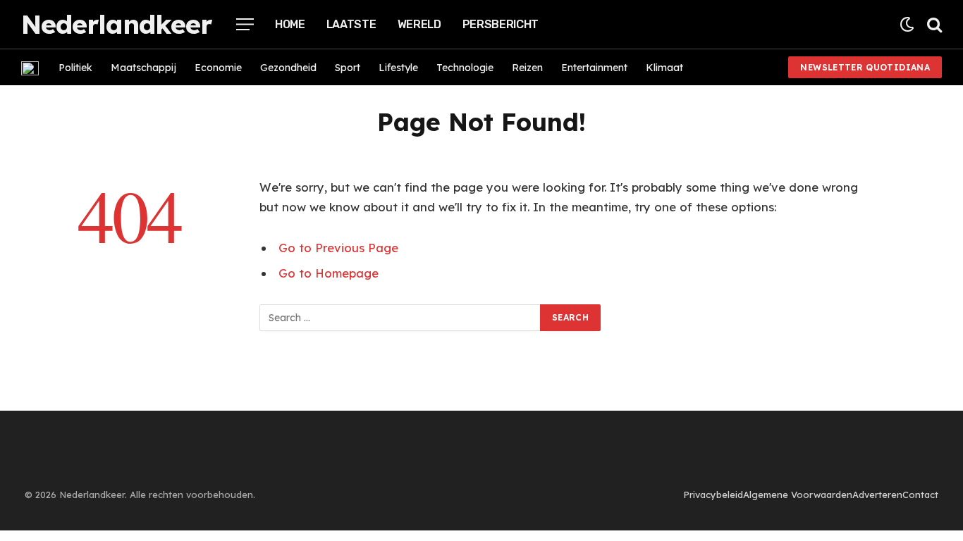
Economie (218, 67)
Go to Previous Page (338, 247)
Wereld (419, 24)
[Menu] (245, 24)
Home (290, 24)
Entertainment (594, 67)
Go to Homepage (328, 273)
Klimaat (664, 67)
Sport (347, 67)
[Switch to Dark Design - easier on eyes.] (907, 24)
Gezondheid (288, 67)
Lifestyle (398, 67)
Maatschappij (143, 67)
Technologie (464, 67)
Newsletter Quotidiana (865, 67)
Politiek (75, 67)
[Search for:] (400, 317)
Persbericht (500, 24)
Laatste (351, 24)
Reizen (527, 67)
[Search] (933, 24)
